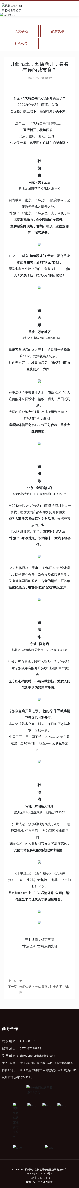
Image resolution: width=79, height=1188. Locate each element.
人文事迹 (21, 31)
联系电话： (21, 1041)
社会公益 (21, 43)
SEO (47, 1178)
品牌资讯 (57, 31)
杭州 (50, 1182)
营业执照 (36, 1178)
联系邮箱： (28, 1055)
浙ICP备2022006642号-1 (39, 1173)
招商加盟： (22, 1048)
